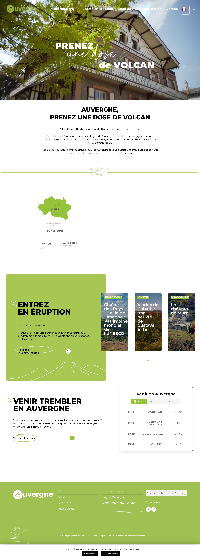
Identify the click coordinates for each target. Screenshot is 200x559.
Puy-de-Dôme (100, 129)
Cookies (111, 535)
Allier (63, 129)
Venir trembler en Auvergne (118, 503)
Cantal (71, 129)
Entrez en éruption (113, 491)
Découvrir (141, 248)
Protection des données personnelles (130, 535)
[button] (56, 225)
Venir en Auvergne (24, 438)
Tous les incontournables (28, 351)
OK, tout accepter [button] (111, 554)
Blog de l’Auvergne (113, 497)
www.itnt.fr (86, 535)
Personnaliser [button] (89, 554)
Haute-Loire (83, 129)
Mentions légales (99, 535)
